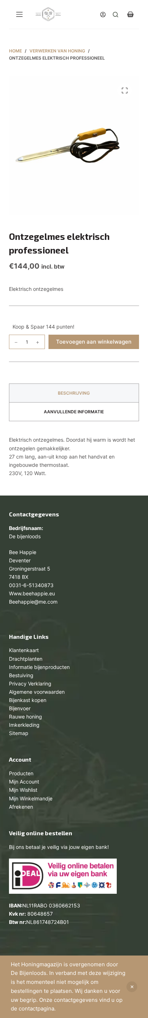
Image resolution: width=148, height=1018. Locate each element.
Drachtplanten (25, 659)
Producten (21, 773)
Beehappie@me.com (33, 602)
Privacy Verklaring (30, 683)
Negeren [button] (131, 986)
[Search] (115, 14)
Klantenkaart (24, 650)
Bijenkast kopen (27, 700)
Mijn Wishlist (23, 790)
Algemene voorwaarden (37, 692)
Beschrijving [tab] (74, 393)
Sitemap (18, 733)
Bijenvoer (20, 708)
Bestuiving (21, 675)
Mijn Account (24, 781)
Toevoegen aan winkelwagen (93, 341)
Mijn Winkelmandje (30, 798)
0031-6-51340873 (31, 585)
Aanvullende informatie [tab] (74, 411)
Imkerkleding (24, 725)
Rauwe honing (25, 716)
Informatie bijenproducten (39, 667)
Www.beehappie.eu (32, 593)
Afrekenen (21, 807)
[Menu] (19, 14)
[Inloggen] (103, 14)
